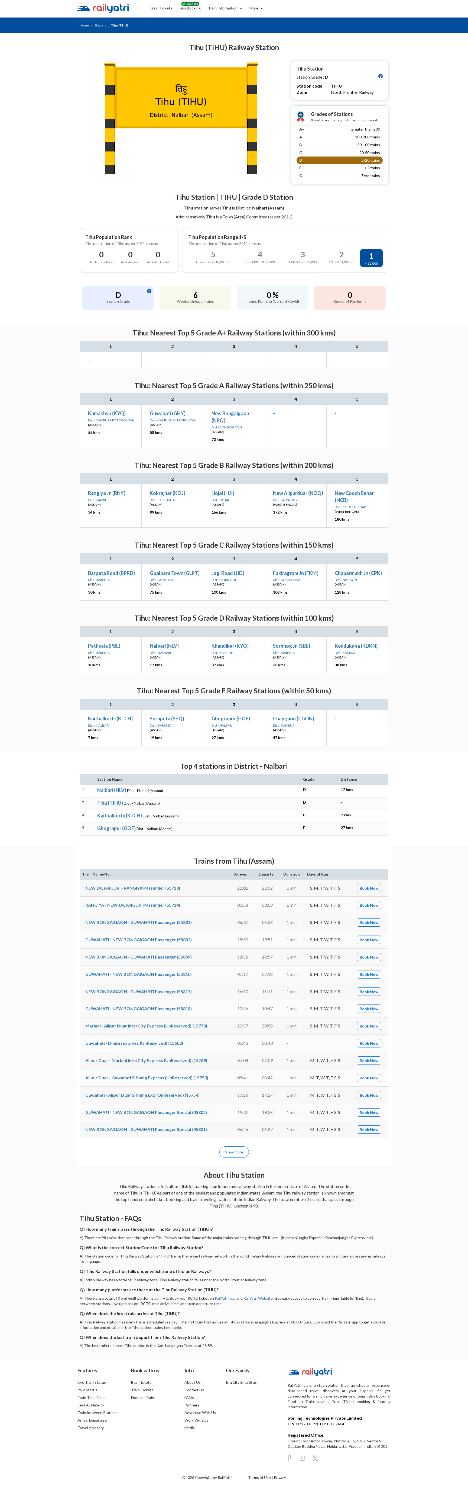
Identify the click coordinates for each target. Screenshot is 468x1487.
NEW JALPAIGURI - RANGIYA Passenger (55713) (132, 887)
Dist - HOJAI (220, 500)
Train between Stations (97, 1412)
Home (84, 25)
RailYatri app (225, 1298)
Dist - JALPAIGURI (285, 500)
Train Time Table (91, 1397)
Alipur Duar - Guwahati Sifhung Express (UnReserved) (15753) (146, 1077)
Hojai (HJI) (223, 493)
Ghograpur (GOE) (231, 718)
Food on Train (142, 1397)
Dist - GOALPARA (162, 580)
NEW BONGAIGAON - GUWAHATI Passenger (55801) (138, 922)
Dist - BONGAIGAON (227, 427)
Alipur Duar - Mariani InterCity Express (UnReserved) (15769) (146, 1060)
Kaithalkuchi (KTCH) (110, 718)
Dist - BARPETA (99, 580)
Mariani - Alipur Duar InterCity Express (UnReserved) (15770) (146, 1025)
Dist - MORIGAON (225, 580)
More (254, 8)
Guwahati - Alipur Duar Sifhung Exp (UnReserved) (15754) (142, 1094)
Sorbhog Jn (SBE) (291, 646)
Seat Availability (90, 1405)
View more (234, 1152)
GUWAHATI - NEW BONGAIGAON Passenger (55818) (138, 1008)
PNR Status (87, 1390)
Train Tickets (161, 8)
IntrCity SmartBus (241, 1382)
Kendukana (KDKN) (356, 646)
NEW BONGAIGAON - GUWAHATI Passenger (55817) (138, 991)
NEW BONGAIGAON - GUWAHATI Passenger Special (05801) (146, 1129)
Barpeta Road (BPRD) (111, 573)
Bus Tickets (141, 1382)
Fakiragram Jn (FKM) (295, 573)
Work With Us (196, 1420)
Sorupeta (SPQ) (167, 718)
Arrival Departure (92, 1420)
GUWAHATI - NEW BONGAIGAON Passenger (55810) (138, 974)
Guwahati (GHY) (168, 413)
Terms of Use (260, 1477)
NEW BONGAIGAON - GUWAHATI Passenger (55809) (138, 956)
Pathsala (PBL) (104, 646)
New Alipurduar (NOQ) (298, 493)
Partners (191, 1405)
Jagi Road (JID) (228, 573)
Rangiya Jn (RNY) (106, 493)
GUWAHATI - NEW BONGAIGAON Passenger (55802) (138, 939)
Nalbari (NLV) (164, 646)
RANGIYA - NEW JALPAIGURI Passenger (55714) (132, 904)
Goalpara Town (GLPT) (175, 573)
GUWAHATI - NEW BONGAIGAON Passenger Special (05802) (146, 1112)
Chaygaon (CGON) (293, 718)
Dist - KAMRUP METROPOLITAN (111, 420)
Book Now (369, 888)
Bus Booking (190, 8)
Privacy (280, 1477)
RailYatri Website (258, 1298)
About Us (192, 1382)
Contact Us (194, 1390)
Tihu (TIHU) (110, 803)
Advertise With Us (200, 1412)
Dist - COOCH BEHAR (350, 507)
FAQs (189, 1397)
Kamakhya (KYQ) (107, 413)
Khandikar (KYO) (230, 646)
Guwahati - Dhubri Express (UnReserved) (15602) (134, 1043)
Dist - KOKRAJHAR (163, 500)
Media (189, 1427)
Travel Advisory (90, 1427)
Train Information (223, 8)
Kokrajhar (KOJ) (167, 493)
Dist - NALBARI (160, 653)
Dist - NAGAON (346, 580)
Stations (100, 25)
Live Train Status (91, 1382)
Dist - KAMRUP (98, 500)
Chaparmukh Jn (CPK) (358, 573)
